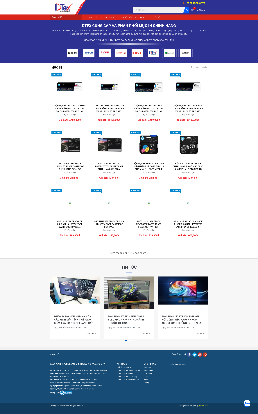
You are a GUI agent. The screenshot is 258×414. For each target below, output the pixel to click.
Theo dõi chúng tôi (179, 354)
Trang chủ (92, 17)
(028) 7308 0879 (195, 3)
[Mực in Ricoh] (105, 53)
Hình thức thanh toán (124, 367)
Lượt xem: (78, 327)
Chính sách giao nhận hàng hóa (129, 370)
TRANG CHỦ (54, 354)
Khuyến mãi (126, 17)
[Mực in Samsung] (73, 53)
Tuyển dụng (148, 373)
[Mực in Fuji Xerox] (121, 53)
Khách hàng (148, 370)
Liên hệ (157, 17)
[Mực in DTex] (153, 53)
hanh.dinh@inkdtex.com (85, 383)
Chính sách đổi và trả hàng (127, 377)
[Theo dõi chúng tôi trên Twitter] (194, 354)
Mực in (204, 67)
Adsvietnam (203, 406)
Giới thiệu (109, 17)
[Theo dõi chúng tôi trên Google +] (205, 354)
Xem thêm (128, 253)
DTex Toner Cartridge (178, 364)
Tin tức (142, 17)
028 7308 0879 (63, 380)
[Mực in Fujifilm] (185, 53)
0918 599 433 (91, 380)
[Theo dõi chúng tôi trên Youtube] (200, 354)
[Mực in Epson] (89, 53)
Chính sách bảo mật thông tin (128, 380)
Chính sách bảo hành (125, 373)
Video (146, 380)
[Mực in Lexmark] (169, 53)
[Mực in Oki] (137, 53)
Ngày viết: (58, 327)
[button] (126, 340)
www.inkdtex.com (63, 383)
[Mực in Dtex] (62, 7)
